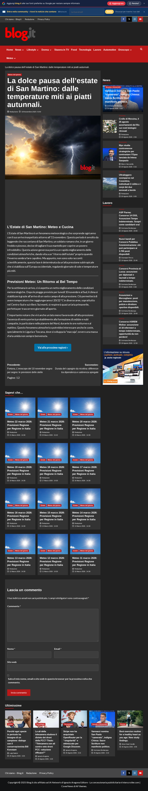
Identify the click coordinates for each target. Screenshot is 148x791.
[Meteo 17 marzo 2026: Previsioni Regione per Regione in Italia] (85, 453)
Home (10, 50)
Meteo (10, 58)
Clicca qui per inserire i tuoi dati (127, 12)
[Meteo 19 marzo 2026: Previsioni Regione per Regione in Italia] (20, 453)
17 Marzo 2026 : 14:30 (50, 480)
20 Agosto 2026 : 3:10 (115, 108)
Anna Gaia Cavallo (128, 744)
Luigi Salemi (14, 753)
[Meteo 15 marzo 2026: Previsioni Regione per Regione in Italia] (53, 498)
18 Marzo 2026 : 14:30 (17, 480)
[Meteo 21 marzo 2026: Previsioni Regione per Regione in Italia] (53, 408)
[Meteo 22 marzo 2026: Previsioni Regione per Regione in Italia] (20, 408)
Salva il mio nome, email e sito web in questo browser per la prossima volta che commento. (50, 680)
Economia (123, 142)
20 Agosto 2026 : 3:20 (45, 759)
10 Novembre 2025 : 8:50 (31, 112)
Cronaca (122, 116)
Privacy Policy (44, 19)
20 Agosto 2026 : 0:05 (129, 196)
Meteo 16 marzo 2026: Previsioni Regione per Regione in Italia (19, 516)
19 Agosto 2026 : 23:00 (129, 231)
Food (74, 50)
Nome (11, 648)
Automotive (109, 50)
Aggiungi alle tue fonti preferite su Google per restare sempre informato (43, 3)
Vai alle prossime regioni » (53, 347)
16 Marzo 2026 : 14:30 (82, 480)
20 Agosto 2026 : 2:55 (129, 137)
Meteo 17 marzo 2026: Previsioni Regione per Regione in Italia (84, 470)
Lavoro (97, 50)
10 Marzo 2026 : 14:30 (82, 571)
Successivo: (76, 368)
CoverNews (67, 786)
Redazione (29, 19)
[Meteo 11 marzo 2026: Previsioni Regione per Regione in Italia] (85, 544)
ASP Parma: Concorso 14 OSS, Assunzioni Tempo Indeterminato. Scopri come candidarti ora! (130, 218)
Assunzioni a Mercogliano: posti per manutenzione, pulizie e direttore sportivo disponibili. (129, 301)
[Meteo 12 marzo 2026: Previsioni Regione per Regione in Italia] (53, 544)
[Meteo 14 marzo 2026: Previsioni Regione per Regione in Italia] (85, 498)
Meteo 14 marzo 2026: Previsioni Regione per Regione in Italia (84, 516)
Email (57, 648)
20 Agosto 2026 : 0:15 (129, 167)
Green (10, 414)
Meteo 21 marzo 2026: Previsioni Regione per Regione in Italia (52, 425)
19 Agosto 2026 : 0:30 (129, 287)
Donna (45, 50)
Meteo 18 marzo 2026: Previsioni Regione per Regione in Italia (52, 470)
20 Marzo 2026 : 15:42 (50, 435)
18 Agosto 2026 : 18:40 (129, 313)
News (18, 50)
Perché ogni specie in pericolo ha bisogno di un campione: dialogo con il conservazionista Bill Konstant (17, 740)
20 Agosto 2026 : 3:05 (129, 747)
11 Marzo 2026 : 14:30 (50, 571)
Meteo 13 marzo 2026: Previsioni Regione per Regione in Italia (19, 561)
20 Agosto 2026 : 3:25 (17, 756)
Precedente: (29, 368)
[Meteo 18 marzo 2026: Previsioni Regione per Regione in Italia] (53, 453)
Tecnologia (85, 50)
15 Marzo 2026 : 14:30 (17, 526)
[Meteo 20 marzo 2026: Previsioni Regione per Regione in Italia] (85, 408)
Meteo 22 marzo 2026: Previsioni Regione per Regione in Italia (19, 425)
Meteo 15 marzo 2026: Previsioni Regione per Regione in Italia (52, 516)
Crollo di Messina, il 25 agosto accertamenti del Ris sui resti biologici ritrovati (129, 125)
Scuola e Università (113, 87)
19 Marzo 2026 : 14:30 (82, 435)
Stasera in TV (61, 50)
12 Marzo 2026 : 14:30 (17, 571)
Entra (109, 12)
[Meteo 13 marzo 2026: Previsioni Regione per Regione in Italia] (20, 544)
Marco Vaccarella (127, 164)
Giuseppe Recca (127, 258)
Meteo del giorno (14, 75)
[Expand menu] (23, 50)
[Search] (141, 49)
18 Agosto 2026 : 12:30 (129, 343)
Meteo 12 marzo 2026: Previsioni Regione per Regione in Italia (52, 561)
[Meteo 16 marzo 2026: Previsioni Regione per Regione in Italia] (20, 498)
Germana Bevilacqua (114, 106)
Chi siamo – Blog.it (13, 19)
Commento (14, 606)
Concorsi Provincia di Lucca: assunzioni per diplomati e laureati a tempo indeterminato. (130, 274)
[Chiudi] (144, 3)
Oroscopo (123, 50)
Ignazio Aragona (43, 756)
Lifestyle (31, 50)
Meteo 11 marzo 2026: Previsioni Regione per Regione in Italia (84, 561)
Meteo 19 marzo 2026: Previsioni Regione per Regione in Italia (19, 470)
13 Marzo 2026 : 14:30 (82, 526)
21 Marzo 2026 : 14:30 (17, 435)
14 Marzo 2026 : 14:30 (50, 526)
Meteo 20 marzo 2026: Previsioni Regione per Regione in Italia (84, 425)
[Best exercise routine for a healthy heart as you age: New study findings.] (130, 719)
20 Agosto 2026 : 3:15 (73, 753)
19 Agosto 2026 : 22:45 (129, 260)
